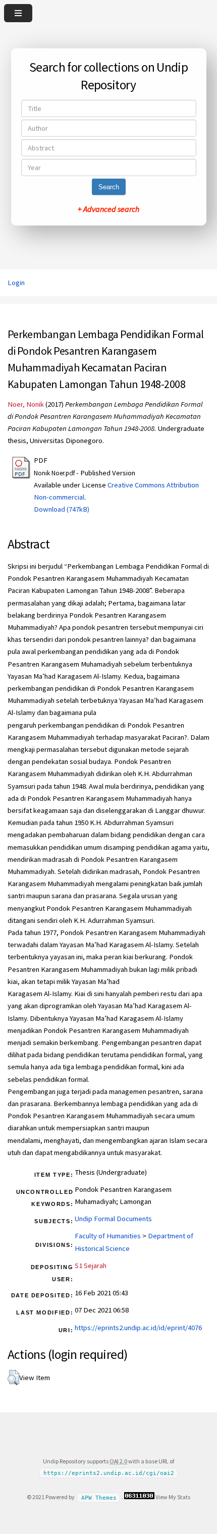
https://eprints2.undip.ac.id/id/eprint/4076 (138, 1327)
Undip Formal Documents (113, 1218)
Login (16, 282)
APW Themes (99, 1497)
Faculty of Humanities (108, 1235)
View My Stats (172, 1497)
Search (108, 187)
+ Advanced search (108, 209)
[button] (13, 1377)
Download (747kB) (61, 509)
